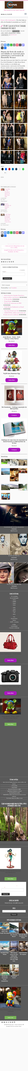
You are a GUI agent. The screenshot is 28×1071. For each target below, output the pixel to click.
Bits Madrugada (10, 20)
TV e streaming (14, 596)
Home (2, 20)
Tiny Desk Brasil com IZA (11, 311)
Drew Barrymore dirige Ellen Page (14, 584)
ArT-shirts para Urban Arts (14, 555)
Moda (14, 609)
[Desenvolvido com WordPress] (23, 1024)
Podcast (14, 620)
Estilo (14, 607)
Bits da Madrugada (14, 598)
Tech (14, 612)
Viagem (14, 603)
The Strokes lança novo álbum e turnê (14, 798)
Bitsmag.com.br (11, 1024)
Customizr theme (17, 1026)
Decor (14, 614)
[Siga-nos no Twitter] (5, 14)
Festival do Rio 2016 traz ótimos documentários (14, 527)
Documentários (14, 618)
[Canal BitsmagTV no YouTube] (3, 14)
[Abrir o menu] (25, 14)
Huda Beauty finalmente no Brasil (14, 307)
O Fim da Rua (8, 299)
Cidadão (14, 601)
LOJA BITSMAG (14, 626)
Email (4, 271)
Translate (14, 288)
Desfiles (14, 624)
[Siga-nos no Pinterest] (8, 14)
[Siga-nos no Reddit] (10, 14)
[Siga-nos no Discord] (11, 14)
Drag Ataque (8, 301)
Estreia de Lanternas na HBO (12, 303)
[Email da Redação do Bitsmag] (2, 14)
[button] (5, 461)
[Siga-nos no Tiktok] (7, 14)
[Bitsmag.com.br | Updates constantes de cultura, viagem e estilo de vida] (14, 5)
